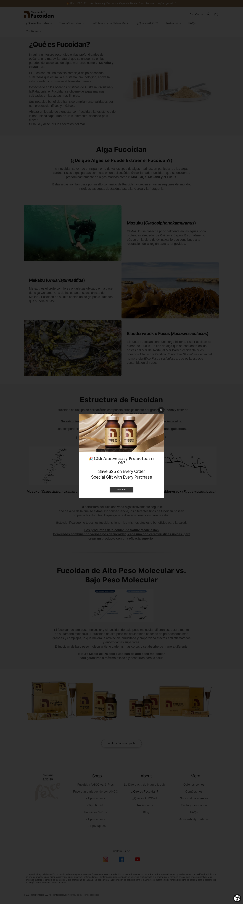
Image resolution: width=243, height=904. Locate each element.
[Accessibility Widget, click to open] (237, 898)
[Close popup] (161, 410)
